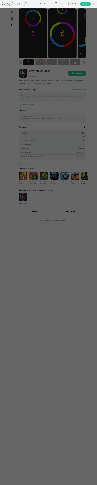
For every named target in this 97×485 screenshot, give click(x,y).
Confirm (85, 4)
